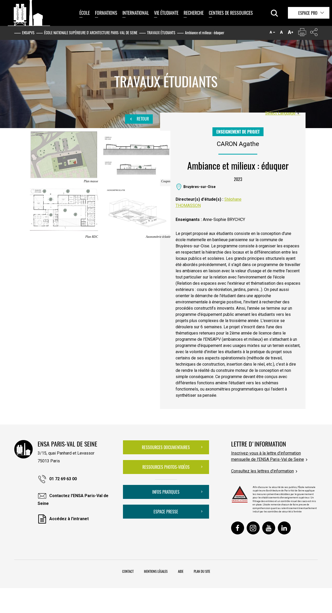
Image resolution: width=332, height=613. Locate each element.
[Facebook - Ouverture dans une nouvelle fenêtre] (237, 527)
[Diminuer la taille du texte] (272, 33)
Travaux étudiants (161, 32)
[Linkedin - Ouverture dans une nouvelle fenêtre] (284, 527)
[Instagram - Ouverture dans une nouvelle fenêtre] (253, 527)
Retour (142, 119)
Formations (106, 12)
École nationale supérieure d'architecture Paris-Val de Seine (90, 32)
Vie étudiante (166, 12)
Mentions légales (156, 571)
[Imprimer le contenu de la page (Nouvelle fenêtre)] (302, 33)
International (135, 12)
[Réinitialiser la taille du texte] (281, 33)
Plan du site (202, 571)
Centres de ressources (231, 12)
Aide (180, 571)
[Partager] (314, 33)
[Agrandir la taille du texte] (290, 33)
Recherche (194, 12)
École (84, 12)
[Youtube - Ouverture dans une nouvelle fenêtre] (268, 527)
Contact (128, 571)
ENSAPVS (28, 32)
